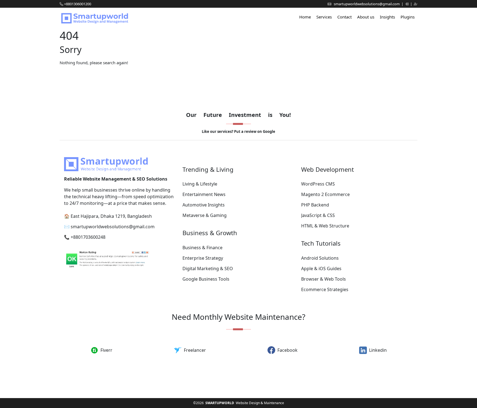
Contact (344, 17)
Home (305, 17)
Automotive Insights (203, 205)
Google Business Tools (205, 279)
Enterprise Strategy (202, 258)
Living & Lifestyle (199, 184)
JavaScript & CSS (318, 215)
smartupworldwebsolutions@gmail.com (367, 3)
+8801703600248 (88, 237)
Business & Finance (202, 248)
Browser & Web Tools (323, 279)
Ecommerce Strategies (324, 289)
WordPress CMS (318, 184)
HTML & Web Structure (325, 226)
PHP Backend (315, 205)
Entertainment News (204, 194)
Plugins (408, 17)
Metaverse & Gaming (204, 215)
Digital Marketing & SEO (207, 268)
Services (324, 17)
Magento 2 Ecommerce (325, 194)
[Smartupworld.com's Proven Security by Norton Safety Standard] (120, 260)
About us (365, 17)
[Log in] (407, 3)
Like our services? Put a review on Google (238, 131)
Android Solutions (320, 258)
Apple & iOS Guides (321, 268)
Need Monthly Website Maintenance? (238, 317)
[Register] (415, 3)
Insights (387, 17)
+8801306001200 (77, 3)
